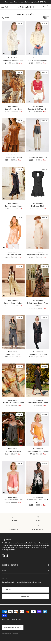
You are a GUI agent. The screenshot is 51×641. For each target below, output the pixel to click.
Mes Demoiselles (13, 58)
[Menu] (2, 6)
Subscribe (25, 596)
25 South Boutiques (11, 633)
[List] (47, 17)
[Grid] (44, 17)
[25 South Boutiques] (26, 7)
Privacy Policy (5, 619)
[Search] (7, 6)
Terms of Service (16, 619)
